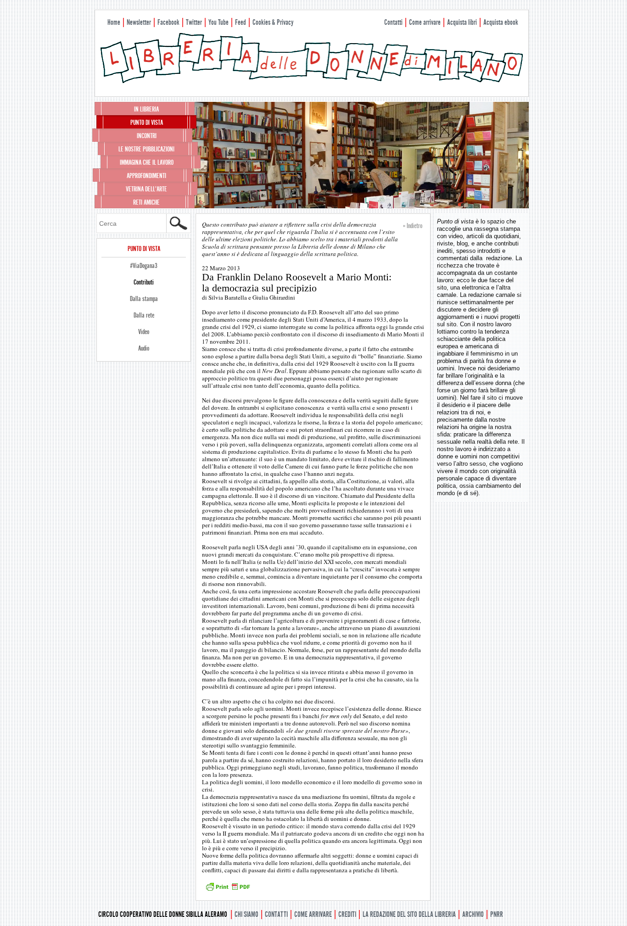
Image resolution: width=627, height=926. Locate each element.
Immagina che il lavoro (147, 162)
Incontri (147, 135)
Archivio (473, 914)
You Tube (218, 22)
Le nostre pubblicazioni (146, 149)
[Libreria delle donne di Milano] (311, 81)
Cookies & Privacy (272, 22)
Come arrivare (425, 22)
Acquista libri (462, 22)
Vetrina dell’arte (146, 189)
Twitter (194, 22)
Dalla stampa (144, 298)
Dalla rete (144, 315)
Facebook (168, 22)
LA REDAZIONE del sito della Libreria (409, 914)
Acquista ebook (500, 22)
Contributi (144, 282)
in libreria (146, 109)
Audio (143, 348)
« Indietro (412, 225)
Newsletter (139, 22)
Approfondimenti (146, 175)
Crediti (347, 914)
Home (113, 22)
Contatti (393, 22)
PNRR (496, 914)
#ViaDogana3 (143, 265)
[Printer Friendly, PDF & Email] (227, 890)
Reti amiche (146, 202)
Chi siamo (246, 914)
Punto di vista (146, 122)
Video (143, 331)
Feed (240, 22)
